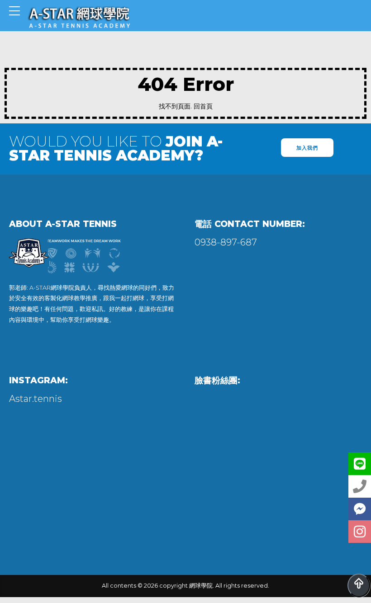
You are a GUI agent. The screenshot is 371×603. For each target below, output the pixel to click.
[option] (92, 260)
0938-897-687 (226, 242)
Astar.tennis (35, 398)
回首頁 (203, 106)
